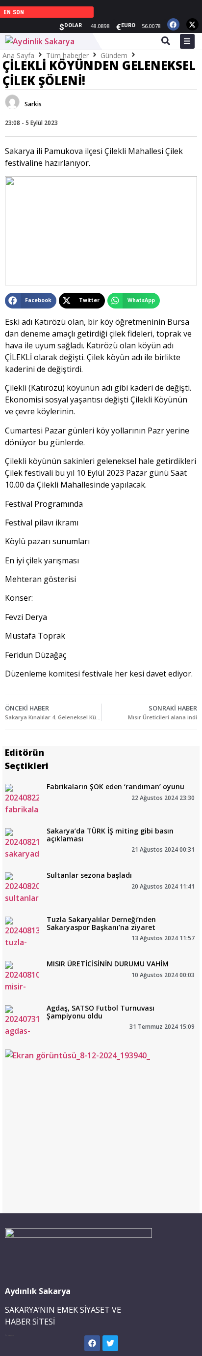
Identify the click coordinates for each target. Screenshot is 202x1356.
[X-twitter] (192, 24)
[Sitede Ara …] (165, 42)
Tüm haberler (67, 55)
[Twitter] (110, 1343)
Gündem (114, 55)
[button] (30, 300)
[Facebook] (173, 24)
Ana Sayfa (18, 55)
